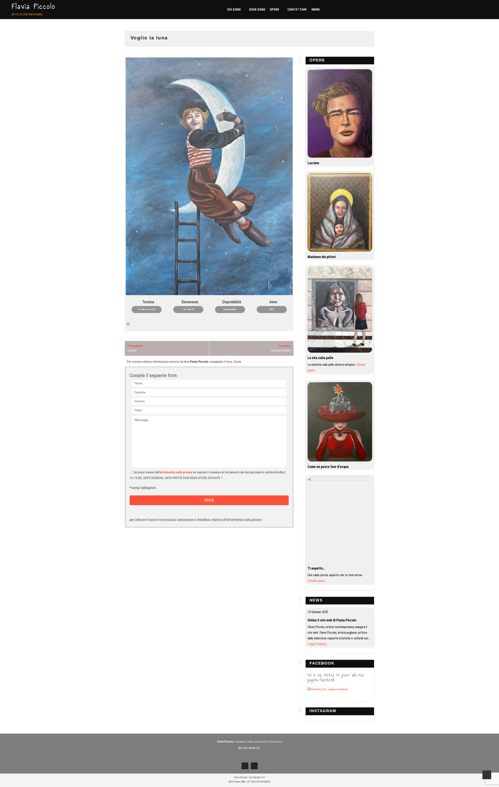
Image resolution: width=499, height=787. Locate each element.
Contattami (240, 741)
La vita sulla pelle (320, 358)
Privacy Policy (275, 741)
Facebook (322, 663)
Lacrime (313, 163)
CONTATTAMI (297, 9)
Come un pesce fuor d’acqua (328, 467)
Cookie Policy (261, 741)
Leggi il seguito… (318, 644)
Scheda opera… (317, 581)
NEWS (315, 9)
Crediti (250, 741)
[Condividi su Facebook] (130, 325)
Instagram (323, 711)
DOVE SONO (257, 9)
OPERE (274, 9)
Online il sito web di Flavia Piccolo (332, 620)
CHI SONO (234, 9)
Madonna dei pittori (322, 257)
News (316, 600)
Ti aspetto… (316, 568)
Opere (317, 60)
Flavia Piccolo (34, 6)
